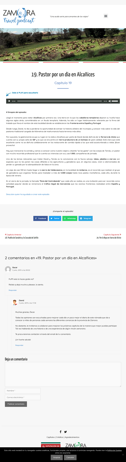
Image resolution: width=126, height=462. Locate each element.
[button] (105, 16)
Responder (13, 290)
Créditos (59, 437)
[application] (63, 101)
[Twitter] (65, 431)
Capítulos (51, 437)
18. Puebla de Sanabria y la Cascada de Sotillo (21, 238)
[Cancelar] (123, 454)
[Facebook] (60, 431)
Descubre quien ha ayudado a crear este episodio (27, 194)
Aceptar (56, 457)
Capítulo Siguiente (112, 234)
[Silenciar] (110, 101)
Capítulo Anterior (14, 234)
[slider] (115, 101)
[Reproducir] (9, 101)
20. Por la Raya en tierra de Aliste (109, 238)
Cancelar (70, 457)
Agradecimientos (72, 437)
